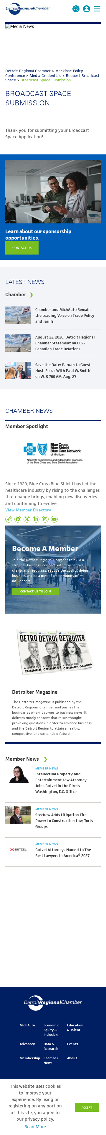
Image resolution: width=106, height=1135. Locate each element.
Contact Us (22, 247)
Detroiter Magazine (35, 692)
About (72, 1058)
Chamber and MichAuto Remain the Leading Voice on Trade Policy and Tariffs (64, 315)
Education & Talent (75, 1027)
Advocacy (27, 1044)
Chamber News (51, 1060)
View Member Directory (28, 510)
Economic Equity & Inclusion (51, 1030)
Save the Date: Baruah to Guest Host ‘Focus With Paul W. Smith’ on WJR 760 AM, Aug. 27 (63, 370)
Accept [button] (87, 1107)
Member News (46, 768)
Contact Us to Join (35, 591)
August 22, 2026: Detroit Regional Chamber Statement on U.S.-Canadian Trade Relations (65, 343)
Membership (30, 1058)
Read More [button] (35, 1126)
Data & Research (51, 1046)
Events (72, 1044)
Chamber (15, 294)
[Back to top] (92, 1062)
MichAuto (27, 1025)
